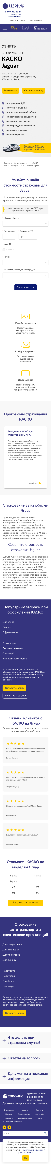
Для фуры (8, 981)
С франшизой (10, 632)
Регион (7, 257)
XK (37, 893)
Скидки (7, 627)
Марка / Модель (11, 218)
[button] (35, 235)
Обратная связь (35, 20)
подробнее (33, 483)
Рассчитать (10, 90)
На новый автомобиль (15, 659)
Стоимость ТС (26, 231)
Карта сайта (39, 1114)
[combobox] (9, 237)
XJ (13, 893)
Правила (8, 1114)
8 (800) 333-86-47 (13, 13)
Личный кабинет (25, 28)
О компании (9, 1110)
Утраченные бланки (24, 1118)
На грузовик (9, 976)
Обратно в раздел (15, 696)
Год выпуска (9, 231)
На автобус (9, 971)
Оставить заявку (33, 90)
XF (37, 887)
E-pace (13, 876)
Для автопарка (11, 950)
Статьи (39, 1118)
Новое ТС (7, 244)
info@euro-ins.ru (14, 16)
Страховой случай (17, 20)
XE (13, 887)
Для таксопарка (11, 955)
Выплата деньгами (13, 648)
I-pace (37, 876)
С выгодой (8, 653)
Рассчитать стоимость (25, 902)
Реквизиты (9, 1118)
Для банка (8, 622)
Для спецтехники (12, 944)
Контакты (39, 1110)
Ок (25, 1158)
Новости (24, 1110)
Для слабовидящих (40, 28)
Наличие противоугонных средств (20, 270)
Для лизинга (9, 960)
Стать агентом (14, 28)
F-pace (13, 881)
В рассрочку (9, 643)
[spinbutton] (28, 236)
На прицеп (8, 986)
